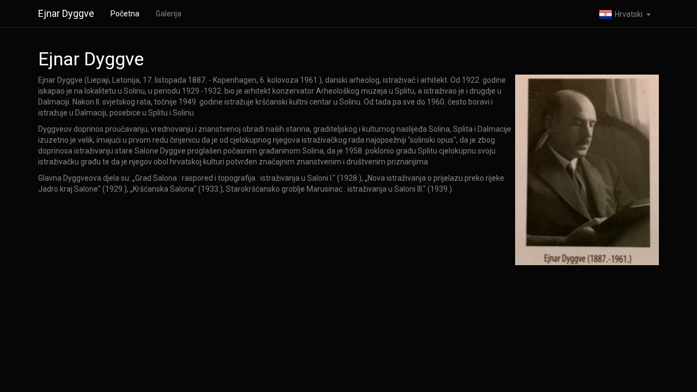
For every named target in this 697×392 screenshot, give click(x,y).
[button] (625, 13)
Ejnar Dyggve (66, 13)
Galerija (168, 13)
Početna (125, 13)
